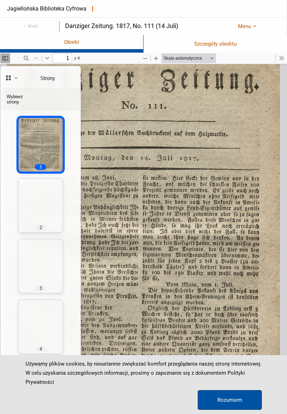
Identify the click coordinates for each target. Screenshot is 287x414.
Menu (244, 26)
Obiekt (71, 42)
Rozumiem (229, 400)
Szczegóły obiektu (215, 44)
